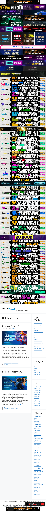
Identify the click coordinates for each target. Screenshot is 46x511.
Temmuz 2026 (37, 386)
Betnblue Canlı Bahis (38, 439)
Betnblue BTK (36, 436)
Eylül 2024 (36, 398)
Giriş (35, 370)
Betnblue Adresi (38, 323)
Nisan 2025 (37, 392)
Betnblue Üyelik (38, 352)
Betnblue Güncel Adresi (37, 455)
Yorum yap (6, 364)
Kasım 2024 (37, 394)
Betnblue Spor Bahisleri (37, 481)
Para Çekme (37, 372)
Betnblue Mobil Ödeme (37, 470)
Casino (5, 407)
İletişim (26, 310)
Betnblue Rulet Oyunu (12, 372)
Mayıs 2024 (37, 405)
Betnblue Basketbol (37, 426)
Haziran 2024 (37, 403)
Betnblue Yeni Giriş (37, 490)
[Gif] (23, 129)
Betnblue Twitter (40, 484)
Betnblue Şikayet (19, 310)
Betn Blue (35, 418)
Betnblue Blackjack (37, 428)
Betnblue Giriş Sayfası (37, 453)
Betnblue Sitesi (36, 477)
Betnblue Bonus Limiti (37, 435)
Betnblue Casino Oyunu (37, 443)
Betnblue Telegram (37, 483)
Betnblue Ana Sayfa (37, 422)
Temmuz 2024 (37, 401)
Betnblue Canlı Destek (37, 441)
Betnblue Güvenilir (37, 458)
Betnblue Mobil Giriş (39, 348)
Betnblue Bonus (38, 350)
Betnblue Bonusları (37, 433)
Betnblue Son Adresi (37, 479)
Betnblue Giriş (34, 307)
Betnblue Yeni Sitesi (37, 491)
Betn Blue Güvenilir (37, 459)
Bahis (35, 366)
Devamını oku (12, 359)
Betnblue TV (36, 484)
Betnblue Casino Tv (37, 444)
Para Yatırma (37, 374)
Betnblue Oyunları (15, 363)
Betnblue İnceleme (26, 307)
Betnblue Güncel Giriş (12, 326)
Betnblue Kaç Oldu (38, 332)
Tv (35, 376)
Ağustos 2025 (37, 390)
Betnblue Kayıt (37, 353)
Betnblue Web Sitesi (37, 487)
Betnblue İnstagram (38, 343)
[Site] (23, 79)
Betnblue (18, 307)
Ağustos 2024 (37, 400)
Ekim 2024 (36, 396)
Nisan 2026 (37, 388)
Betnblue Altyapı (38, 341)
